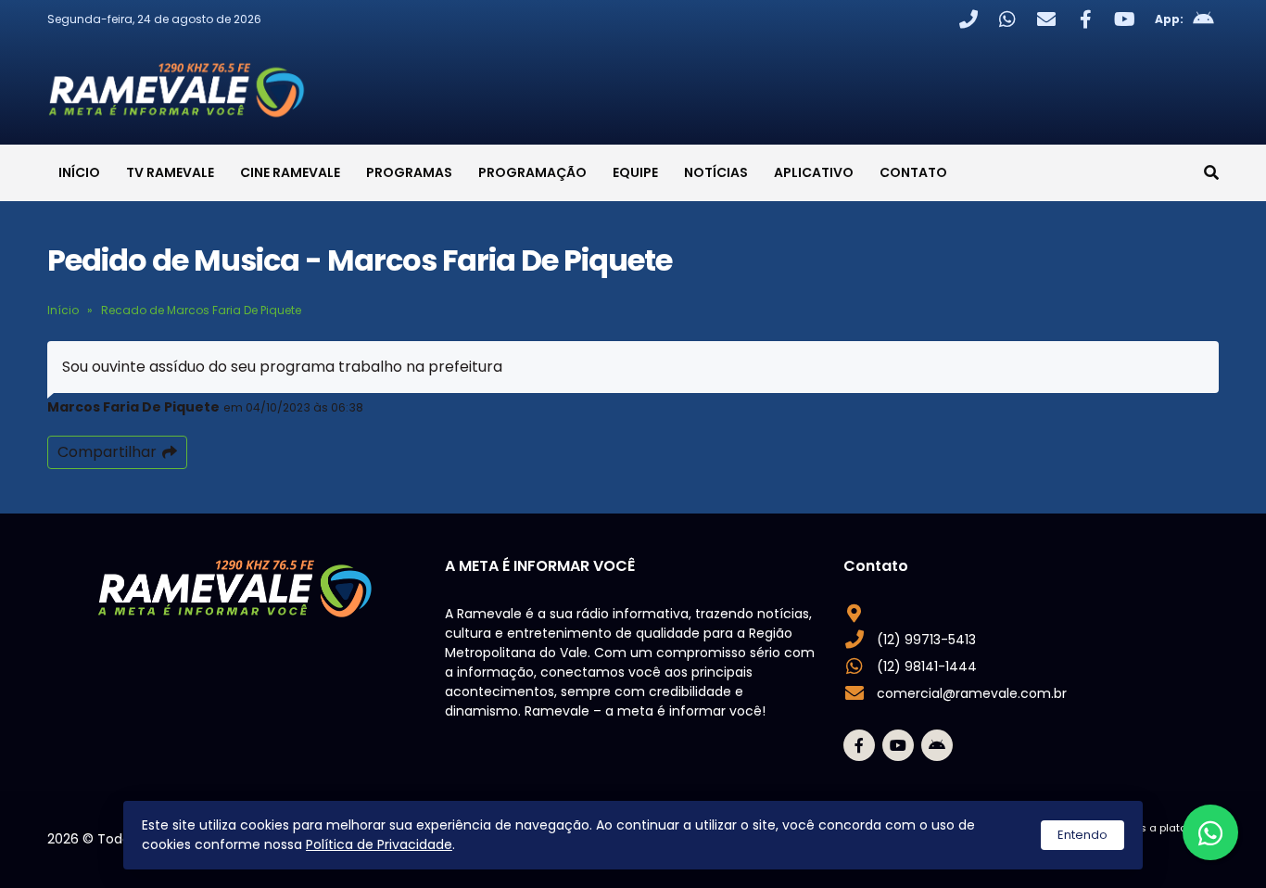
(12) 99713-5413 (926, 639)
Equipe (635, 172)
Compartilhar (107, 452)
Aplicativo (814, 172)
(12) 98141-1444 (927, 666)
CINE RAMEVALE (290, 172)
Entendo (1082, 835)
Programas (409, 172)
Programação (532, 172)
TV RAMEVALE (170, 172)
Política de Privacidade (379, 844)
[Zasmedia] (1172, 850)
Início (79, 172)
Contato (913, 172)
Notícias (716, 172)
